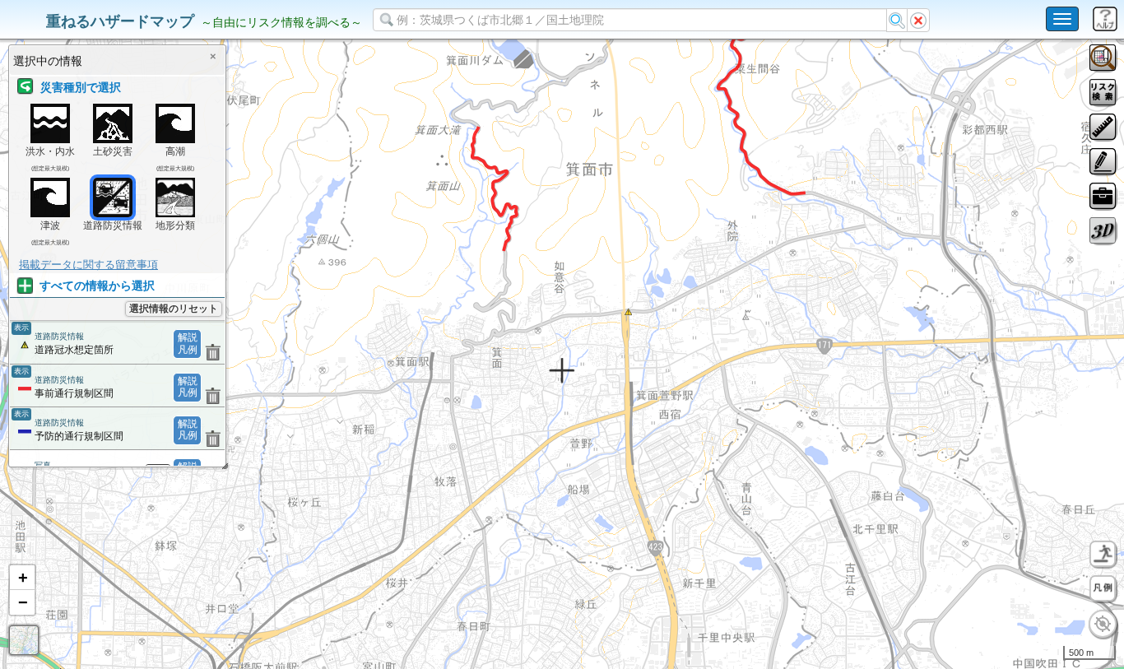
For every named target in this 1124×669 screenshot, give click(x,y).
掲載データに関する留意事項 (88, 264)
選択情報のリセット (173, 308)
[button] (22, 577)
